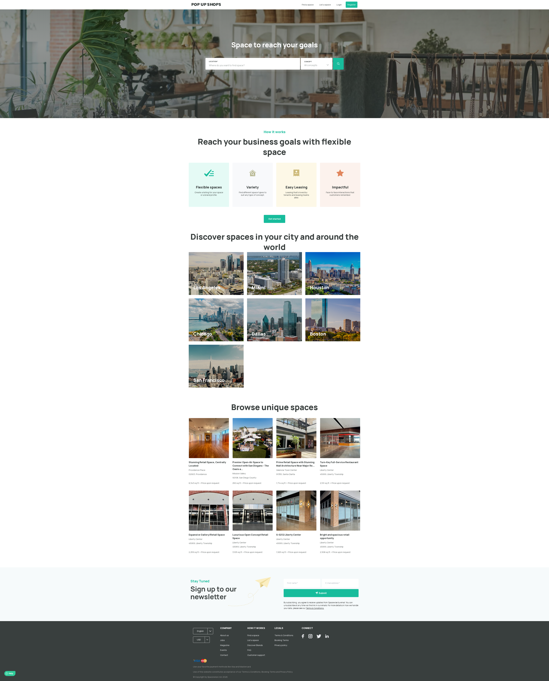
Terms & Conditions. (315, 608)
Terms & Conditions (283, 635)
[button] (316, 63)
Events (223, 650)
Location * (213, 61)
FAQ (249, 650)
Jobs (222, 640)
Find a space (308, 4)
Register (351, 4)
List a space (325, 4)
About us (224, 635)
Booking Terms (281, 640)
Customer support (256, 655)
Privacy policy (280, 645)
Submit (322, 593)
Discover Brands (255, 645)
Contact (224, 655)
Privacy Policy (286, 671)
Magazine (224, 645)
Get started (274, 218)
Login (339, 4)
